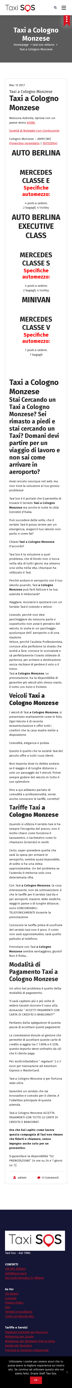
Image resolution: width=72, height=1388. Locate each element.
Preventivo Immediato (24, 143)
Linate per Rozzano (18, 1345)
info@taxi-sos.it (16, 1273)
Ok (36, 1380)
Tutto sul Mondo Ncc (19, 1316)
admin (22, 1177)
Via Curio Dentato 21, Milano (24, 1278)
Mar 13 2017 (17, 85)
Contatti (10, 1298)
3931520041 (50, 143)
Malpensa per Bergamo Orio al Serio (30, 1341)
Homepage (21, 44)
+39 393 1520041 (15, 1269)
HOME (31, 122)
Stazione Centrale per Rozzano (26, 1332)
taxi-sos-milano (43, 44)
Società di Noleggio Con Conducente (34, 130)
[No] (67, 1372)
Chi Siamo (11, 1293)
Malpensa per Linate (19, 1336)
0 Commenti (50, 1177)
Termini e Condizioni (18, 1311)
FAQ (7, 1307)
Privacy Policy (14, 1302)
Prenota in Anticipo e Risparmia (27, 1350)
